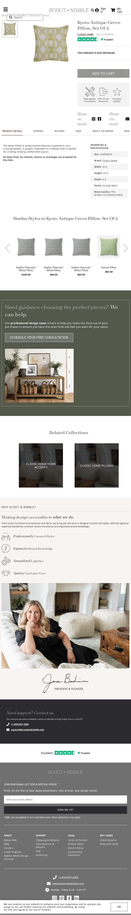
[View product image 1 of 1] (10, 29)
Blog (6, 843)
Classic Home (85, 34)
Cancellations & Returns (45, 845)
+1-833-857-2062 (20, 724)
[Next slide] (125, 248)
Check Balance (108, 840)
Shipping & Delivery (47, 840)
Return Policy (75, 847)
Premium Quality (117, 100)
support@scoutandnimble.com (27, 729)
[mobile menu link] (6, 11)
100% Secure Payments (103, 100)
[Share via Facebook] (99, 118)
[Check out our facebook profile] (69, 898)
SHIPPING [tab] (38, 131)
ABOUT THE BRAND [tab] (102, 131)
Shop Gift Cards (109, 843)
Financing (41, 855)
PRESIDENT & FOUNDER (68, 689)
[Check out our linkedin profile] (76, 898)
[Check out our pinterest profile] (61, 898)
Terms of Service (77, 840)
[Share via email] (127, 118)
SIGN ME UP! (66, 809)
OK (119, 906)
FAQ (38, 851)
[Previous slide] (7, 248)
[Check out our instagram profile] (54, 898)
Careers (8, 847)
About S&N (10, 840)
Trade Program (12, 851)
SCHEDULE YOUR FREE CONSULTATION (39, 337)
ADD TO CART (103, 73)
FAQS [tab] (78, 131)
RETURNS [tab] (59, 131)
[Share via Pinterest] (93, 118)
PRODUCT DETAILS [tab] (12, 131)
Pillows (46, 15)
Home (4, 15)
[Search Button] (92, 10)
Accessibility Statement (75, 853)
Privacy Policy (76, 843)
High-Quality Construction (90, 100)
